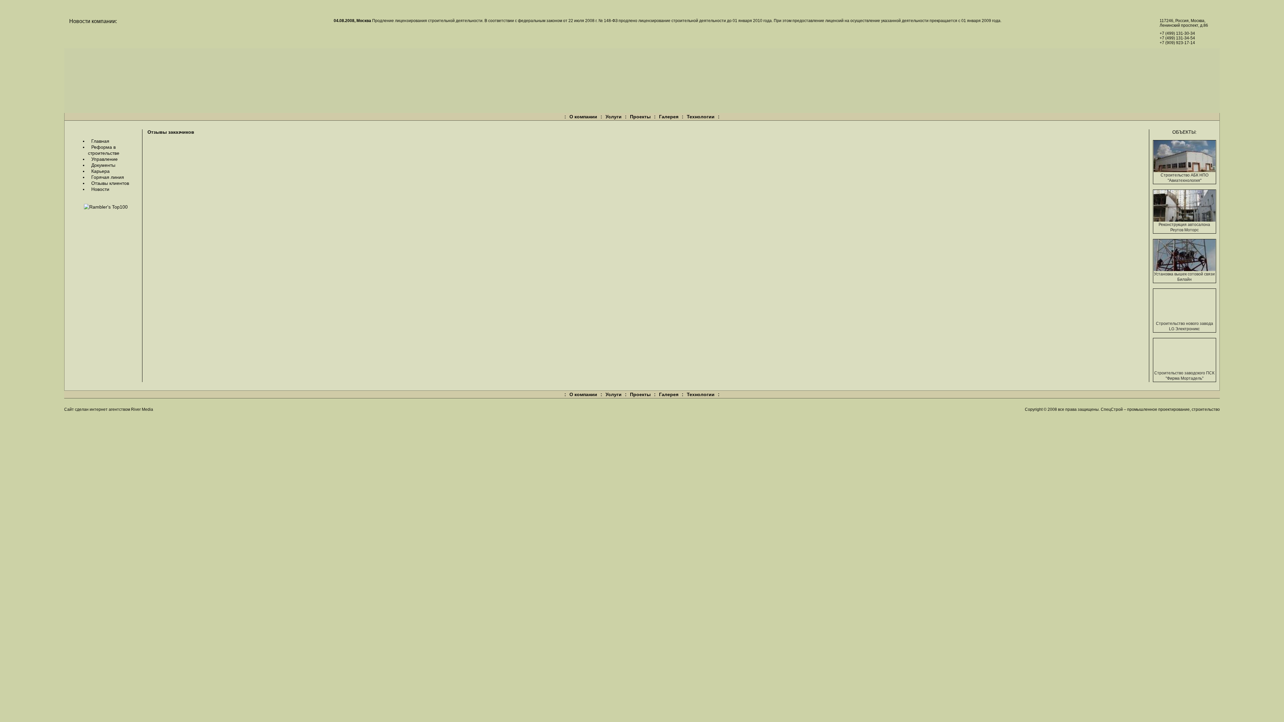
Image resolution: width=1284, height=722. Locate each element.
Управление (104, 159)
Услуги (614, 116)
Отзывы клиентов (110, 183)
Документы (103, 165)
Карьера (100, 171)
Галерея (668, 116)
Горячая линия (107, 177)
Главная (100, 141)
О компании (583, 116)
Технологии (701, 116)
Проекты (640, 116)
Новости (100, 189)
